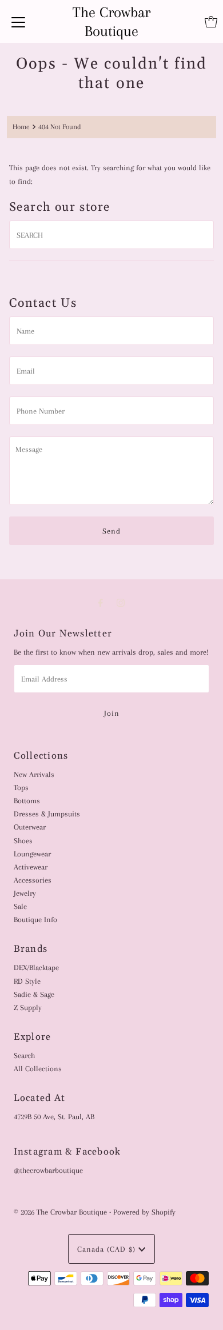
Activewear (30, 866)
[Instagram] (121, 603)
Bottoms (27, 800)
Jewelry (25, 893)
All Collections (38, 1068)
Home (21, 127)
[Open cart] (211, 21)
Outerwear (30, 826)
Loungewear (32, 853)
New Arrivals (34, 774)
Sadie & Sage (34, 994)
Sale (20, 906)
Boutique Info (35, 919)
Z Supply (28, 1007)
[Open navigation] (18, 21)
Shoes (23, 840)
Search (24, 1055)
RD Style (27, 981)
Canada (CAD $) (107, 1248)
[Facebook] (100, 603)
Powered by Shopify (144, 1211)
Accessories (32, 879)
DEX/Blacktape (36, 967)
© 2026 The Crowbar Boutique (60, 1211)
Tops (21, 787)
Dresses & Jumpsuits (47, 813)
